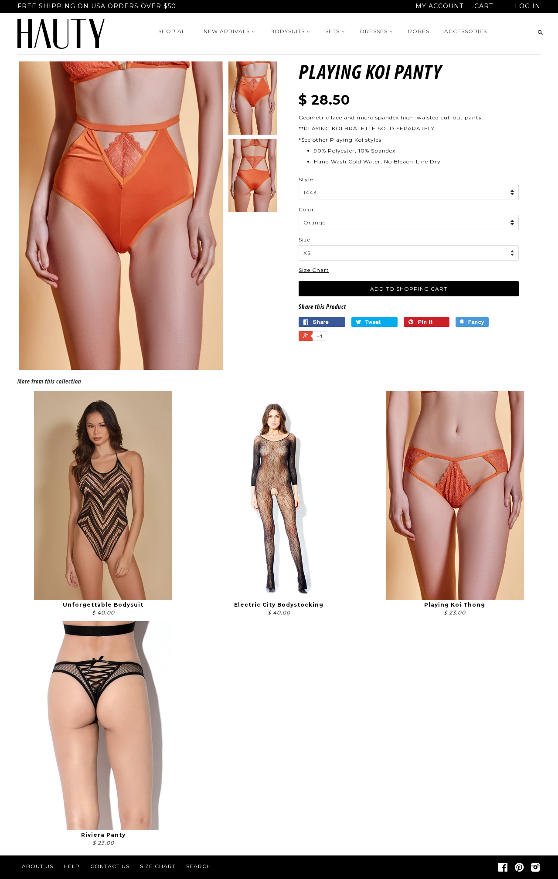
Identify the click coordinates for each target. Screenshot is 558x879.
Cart (483, 6)
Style (306, 179)
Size (304, 239)
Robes (418, 31)
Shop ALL (173, 31)
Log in (528, 6)
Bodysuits (288, 31)
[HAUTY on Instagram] (536, 869)
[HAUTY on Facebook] (503, 869)
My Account (439, 6)
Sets (333, 31)
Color (306, 209)
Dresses (374, 31)
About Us (37, 866)
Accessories (465, 31)
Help (72, 866)
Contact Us (109, 866)
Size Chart (314, 270)
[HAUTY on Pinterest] (519, 869)
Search (198, 866)
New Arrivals (228, 31)
